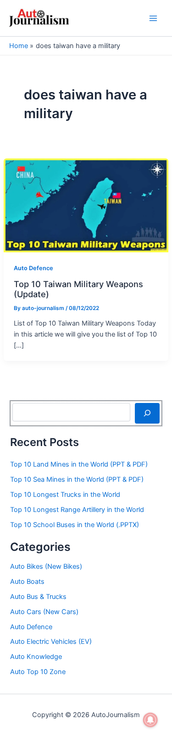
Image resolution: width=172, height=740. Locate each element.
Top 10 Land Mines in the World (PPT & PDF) (79, 464)
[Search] (147, 413)
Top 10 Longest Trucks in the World (65, 494)
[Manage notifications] (150, 720)
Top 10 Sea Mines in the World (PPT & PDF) (77, 479)
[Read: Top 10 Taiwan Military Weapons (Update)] (86, 205)
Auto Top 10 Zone (38, 672)
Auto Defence (33, 268)
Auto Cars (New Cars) (44, 612)
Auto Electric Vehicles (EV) (51, 641)
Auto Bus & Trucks (38, 597)
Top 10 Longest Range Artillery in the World (77, 510)
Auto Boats (27, 581)
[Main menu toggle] (153, 18)
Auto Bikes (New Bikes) (46, 566)
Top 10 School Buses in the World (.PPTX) (74, 525)
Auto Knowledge (36, 657)
